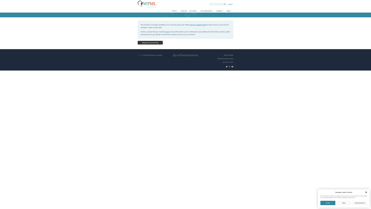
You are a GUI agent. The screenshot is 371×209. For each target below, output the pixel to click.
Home (174, 11)
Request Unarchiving (150, 43)
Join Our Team (228, 62)
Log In (230, 4)
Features (184, 11)
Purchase (192, 11)
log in (167, 32)
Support (220, 11)
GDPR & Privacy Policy (225, 59)
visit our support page (198, 25)
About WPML (228, 55)
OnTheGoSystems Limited (152, 55)
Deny (343, 203)
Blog (228, 11)
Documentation (206, 11)
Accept (328, 203)
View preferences (360, 203)
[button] (366, 192)
